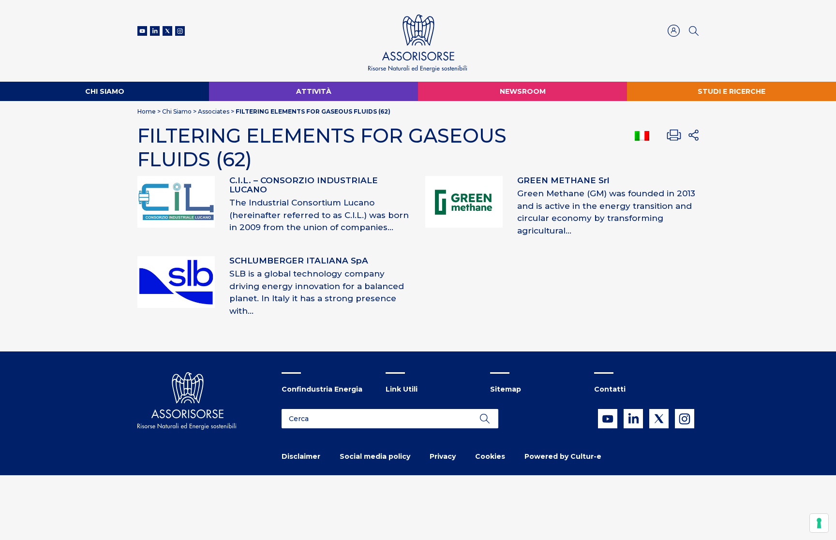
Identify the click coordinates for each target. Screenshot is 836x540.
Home (146, 111)
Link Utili (402, 389)
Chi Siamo (104, 91)
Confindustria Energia (322, 389)
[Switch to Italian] (642, 136)
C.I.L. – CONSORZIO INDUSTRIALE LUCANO (303, 184)
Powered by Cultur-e (562, 456)
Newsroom (523, 91)
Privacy (443, 456)
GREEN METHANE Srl (563, 180)
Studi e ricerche (731, 91)
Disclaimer (301, 456)
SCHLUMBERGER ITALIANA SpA (298, 260)
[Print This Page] (674, 135)
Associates (213, 111)
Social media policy (375, 456)
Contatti (610, 389)
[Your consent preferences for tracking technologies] (819, 523)
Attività (313, 91)
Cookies (490, 456)
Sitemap (505, 389)
